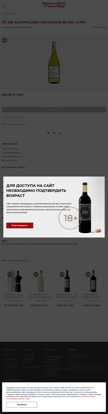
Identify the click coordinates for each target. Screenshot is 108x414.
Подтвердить (20, 225)
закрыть (22, 404)
